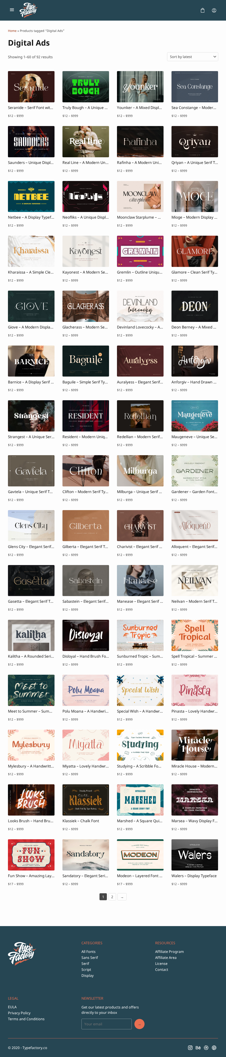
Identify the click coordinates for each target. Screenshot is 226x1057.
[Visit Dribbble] (206, 1048)
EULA (12, 1007)
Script (86, 969)
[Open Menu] (12, 10)
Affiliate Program (169, 951)
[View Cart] (203, 10)
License (161, 963)
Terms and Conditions (26, 1018)
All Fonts (88, 951)
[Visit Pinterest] (214, 1048)
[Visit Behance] (198, 1048)
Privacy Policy (19, 1012)
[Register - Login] (214, 10)
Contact (161, 969)
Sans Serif (89, 957)
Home (12, 31)
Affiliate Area (166, 957)
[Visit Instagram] (190, 1048)
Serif (85, 963)
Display (87, 975)
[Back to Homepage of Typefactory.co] (107, 10)
